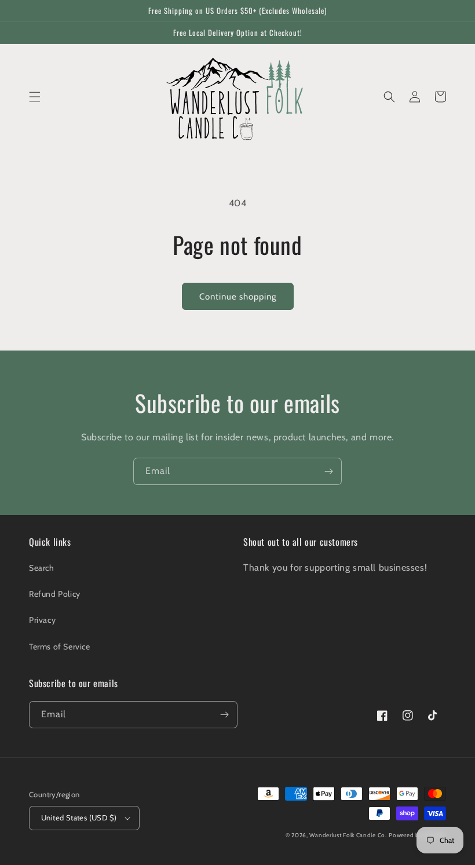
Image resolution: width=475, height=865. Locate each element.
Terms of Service (59, 646)
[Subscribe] (328, 471)
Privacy (42, 620)
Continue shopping (237, 296)
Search (41, 568)
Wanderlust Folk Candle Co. (347, 835)
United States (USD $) (78, 817)
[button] (35, 97)
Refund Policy (55, 594)
